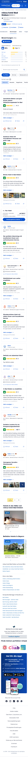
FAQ (14, 708)
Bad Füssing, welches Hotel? (10, 602)
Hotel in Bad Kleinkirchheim (10, 604)
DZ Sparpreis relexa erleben (11, 274)
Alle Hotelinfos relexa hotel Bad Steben (13, 566)
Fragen (26, 31)
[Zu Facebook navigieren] (6, 701)
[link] (22, 5)
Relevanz (5, 82)
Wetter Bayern (6, 571)
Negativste (19, 82)
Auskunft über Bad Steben (9, 606)
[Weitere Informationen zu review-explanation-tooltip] (21, 24)
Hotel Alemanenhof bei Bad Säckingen (13, 610)
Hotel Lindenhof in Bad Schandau (11, 615)
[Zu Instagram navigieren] (10, 701)
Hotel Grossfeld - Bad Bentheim (11, 617)
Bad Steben (6, 597)
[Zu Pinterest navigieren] (17, 701)
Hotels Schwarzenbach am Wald (11, 589)
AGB (14, 734)
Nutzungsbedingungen (14, 721)
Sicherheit (14, 743)
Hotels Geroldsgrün (8, 585)
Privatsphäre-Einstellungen (14, 727)
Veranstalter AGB (14, 718)
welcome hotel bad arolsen (10, 608)
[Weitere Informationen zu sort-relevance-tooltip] (10, 79)
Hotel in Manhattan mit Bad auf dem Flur (13, 613)
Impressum (14, 746)
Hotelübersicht (3, 31)
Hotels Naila (6, 581)
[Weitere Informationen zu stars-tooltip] (14, 15)
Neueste (12, 82)
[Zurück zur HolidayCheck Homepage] (6, 6)
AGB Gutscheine (14, 737)
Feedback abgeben (14, 636)
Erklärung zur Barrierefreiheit (14, 740)
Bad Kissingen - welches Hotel (10, 599)
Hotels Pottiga (6, 583)
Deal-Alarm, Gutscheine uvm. (14, 714)
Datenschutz (14, 724)
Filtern (6, 75)
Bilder (20, 31)
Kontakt (18, 1)
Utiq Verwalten (14, 730)
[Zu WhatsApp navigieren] (21, 701)
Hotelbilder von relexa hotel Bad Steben (13, 569)
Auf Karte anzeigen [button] (8, 21)
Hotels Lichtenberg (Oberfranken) (11, 578)
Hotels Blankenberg (8, 587)
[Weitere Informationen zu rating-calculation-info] (19, 65)
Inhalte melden (14, 711)
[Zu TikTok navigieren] (14, 701)
